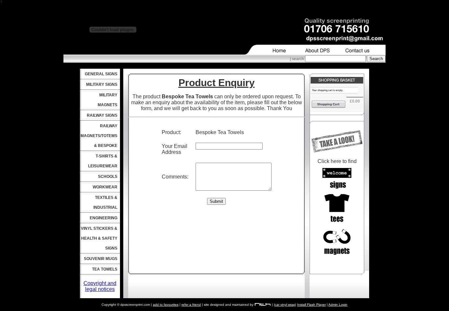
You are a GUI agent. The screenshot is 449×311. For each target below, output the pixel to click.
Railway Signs (102, 115)
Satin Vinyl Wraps (115, 308)
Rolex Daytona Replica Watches (166, 149)
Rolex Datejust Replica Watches (166, 143)
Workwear (105, 187)
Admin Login (337, 304)
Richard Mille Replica (166, 131)
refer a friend (191, 304)
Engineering (103, 218)
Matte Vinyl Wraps (83, 308)
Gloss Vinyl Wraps (49, 308)
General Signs (101, 74)
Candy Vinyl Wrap (16, 308)
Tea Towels (104, 269)
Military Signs (101, 84)
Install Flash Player (311, 304)
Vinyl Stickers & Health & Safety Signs (99, 238)
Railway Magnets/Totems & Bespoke (99, 136)
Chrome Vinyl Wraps (150, 308)
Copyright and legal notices (99, 286)
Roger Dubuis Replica (166, 125)
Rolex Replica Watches (166, 137)
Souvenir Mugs (100, 258)
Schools (107, 176)
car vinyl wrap (285, 304)
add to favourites (165, 304)
